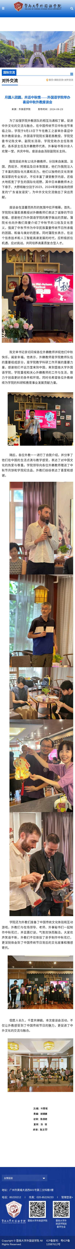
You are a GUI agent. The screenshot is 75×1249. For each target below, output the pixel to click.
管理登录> (67, 1197)
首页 (51, 80)
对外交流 (68, 80)
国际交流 (58, 80)
